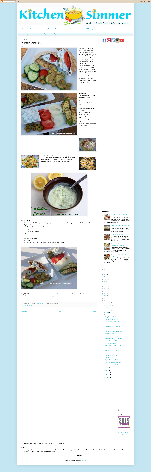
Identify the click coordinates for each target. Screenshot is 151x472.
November (108, 305)
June (107, 367)
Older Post (93, 311)
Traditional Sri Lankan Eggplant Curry (115, 345)
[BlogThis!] (52, 303)
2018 (105, 284)
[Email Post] (47, 303)
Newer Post (24, 311)
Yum (22, 46)
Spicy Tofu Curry (109, 329)
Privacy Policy (52, 34)
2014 (105, 293)
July (107, 315)
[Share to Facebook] (56, 303)
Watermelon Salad (109, 333)
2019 (105, 281)
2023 (105, 272)
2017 (105, 286)
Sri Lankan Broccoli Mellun (112, 355)
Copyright (28, 34)
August (107, 312)
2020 (105, 279)
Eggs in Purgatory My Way (112, 360)
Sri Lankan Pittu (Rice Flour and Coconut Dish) (119, 215)
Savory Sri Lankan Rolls (117, 234)
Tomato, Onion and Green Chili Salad (114, 324)
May (107, 370)
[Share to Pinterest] (57, 303)
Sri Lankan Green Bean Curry (112, 319)
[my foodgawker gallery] (124, 434)
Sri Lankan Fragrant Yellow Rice (113, 331)
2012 (105, 298)
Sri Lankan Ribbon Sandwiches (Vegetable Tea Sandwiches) (118, 244)
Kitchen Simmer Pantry (40, 34)
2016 (105, 289)
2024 (105, 269)
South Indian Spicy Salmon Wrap (113, 362)
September (108, 310)
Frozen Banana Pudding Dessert (113, 326)
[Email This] (51, 303)
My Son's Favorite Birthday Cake (113, 338)
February (108, 377)
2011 (105, 301)
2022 (105, 274)
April (107, 372)
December (108, 303)
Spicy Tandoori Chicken (111, 317)
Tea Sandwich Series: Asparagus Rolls (120, 225)
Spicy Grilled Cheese (110, 343)
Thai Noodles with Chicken (112, 350)
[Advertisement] (116, 113)
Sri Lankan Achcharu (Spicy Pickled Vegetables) (120, 255)
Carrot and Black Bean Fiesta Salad (114, 348)
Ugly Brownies (109, 352)
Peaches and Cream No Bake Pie (113, 365)
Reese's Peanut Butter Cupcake (112, 321)
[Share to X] (54, 303)
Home (21, 34)
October (108, 307)
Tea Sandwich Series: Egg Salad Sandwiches (116, 336)
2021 (105, 277)
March (107, 375)
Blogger (83, 460)
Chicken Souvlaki (29, 306)
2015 (105, 291)
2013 (105, 296)
